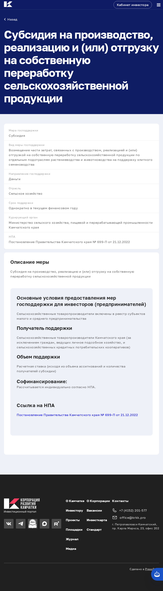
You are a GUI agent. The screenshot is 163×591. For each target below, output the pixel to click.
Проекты (73, 520)
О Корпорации (98, 501)
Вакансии (94, 510)
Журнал (72, 539)
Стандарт (94, 529)
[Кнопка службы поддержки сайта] (157, 574)
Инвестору (74, 510)
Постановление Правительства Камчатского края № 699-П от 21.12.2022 (77, 415)
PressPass (152, 569)
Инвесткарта (97, 520)
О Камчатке (75, 501)
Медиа (71, 549)
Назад (12, 19)
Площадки (74, 529)
